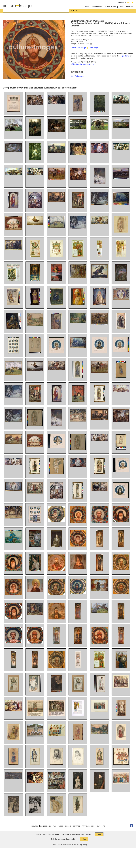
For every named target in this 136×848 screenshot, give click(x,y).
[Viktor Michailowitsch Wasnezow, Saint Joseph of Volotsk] (121, 643)
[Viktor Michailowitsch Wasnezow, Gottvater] (99, 152)
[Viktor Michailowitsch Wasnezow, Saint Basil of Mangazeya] (13, 595)
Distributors (97, 7)
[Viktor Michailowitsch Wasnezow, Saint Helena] (121, 715)
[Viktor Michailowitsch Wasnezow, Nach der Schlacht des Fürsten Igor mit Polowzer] (121, 127)
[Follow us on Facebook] (131, 826)
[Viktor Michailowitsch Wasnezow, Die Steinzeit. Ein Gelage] (78, 179)
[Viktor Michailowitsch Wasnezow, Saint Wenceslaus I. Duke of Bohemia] (56, 595)
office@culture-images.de (82, 64)
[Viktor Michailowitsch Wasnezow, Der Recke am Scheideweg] (56, 152)
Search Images (110, 7)
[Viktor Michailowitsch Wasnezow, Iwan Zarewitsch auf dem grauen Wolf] (35, 159)
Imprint (68, 826)
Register (129, 7)
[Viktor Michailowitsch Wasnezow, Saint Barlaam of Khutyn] (121, 619)
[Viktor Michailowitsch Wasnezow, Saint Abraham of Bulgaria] (13, 642)
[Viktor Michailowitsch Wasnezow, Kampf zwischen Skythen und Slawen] (56, 179)
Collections (45, 826)
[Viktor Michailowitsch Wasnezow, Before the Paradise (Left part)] (99, 440)
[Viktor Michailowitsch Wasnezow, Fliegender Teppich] (35, 224)
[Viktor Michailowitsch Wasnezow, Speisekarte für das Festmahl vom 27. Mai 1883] (121, 256)
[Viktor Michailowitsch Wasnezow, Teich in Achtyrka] (99, 111)
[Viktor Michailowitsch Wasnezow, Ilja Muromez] (99, 277)
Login (121, 7)
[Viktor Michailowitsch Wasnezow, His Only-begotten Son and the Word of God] (13, 491)
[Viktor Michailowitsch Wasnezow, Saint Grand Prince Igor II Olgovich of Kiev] (78, 593)
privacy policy (82, 844)
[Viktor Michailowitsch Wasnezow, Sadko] (13, 542)
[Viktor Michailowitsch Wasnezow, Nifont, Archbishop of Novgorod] (13, 667)
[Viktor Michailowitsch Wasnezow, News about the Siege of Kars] (35, 401)
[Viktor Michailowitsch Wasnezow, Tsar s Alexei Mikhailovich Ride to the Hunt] (99, 711)
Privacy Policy (88, 826)
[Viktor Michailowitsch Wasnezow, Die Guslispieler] (13, 229)
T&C (54, 826)
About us (34, 826)
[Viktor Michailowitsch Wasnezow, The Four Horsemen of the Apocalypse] (56, 370)
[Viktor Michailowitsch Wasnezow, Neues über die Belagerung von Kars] (78, 208)
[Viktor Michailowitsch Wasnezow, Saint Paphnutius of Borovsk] (99, 570)
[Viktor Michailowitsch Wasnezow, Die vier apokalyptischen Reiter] (121, 103)
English (130, 2)
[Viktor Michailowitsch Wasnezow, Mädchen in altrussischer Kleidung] (35, 304)
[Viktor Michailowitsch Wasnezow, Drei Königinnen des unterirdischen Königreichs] (13, 249)
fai (72, 76)
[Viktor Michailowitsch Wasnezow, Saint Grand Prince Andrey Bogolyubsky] (100, 643)
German (121, 2)
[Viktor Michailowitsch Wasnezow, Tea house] (99, 419)
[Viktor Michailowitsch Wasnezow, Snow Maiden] (56, 425)
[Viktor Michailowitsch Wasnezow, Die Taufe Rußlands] (35, 208)
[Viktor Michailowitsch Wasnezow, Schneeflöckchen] (99, 183)
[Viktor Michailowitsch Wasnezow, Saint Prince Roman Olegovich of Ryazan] (121, 594)
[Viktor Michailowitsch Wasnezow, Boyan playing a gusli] (13, 374)
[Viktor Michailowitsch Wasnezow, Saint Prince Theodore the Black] (78, 619)
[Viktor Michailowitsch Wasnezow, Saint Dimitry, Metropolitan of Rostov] (56, 570)
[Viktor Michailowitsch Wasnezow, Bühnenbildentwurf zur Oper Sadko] (121, 204)
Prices (60, 826)
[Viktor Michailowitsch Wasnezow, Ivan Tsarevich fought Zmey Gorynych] (35, 782)
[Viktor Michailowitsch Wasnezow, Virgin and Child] (56, 401)
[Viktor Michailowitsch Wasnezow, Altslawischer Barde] (56, 227)
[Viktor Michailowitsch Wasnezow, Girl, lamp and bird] (78, 401)
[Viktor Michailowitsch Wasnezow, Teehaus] (56, 201)
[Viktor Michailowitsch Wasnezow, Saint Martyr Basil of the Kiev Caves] (13, 618)
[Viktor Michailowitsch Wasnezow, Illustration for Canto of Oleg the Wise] (35, 715)
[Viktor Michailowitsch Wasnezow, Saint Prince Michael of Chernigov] (56, 667)
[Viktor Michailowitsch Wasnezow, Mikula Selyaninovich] (99, 612)
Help (98, 826)
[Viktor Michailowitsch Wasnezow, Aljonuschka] (35, 135)
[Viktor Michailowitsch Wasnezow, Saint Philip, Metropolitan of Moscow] (99, 546)
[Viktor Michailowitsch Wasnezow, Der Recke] (13, 329)
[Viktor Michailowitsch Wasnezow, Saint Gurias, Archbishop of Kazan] (56, 643)
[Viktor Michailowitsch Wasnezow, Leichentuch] (56, 132)
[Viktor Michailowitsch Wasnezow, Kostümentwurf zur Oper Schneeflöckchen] (121, 232)
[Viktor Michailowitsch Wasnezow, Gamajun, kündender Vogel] (78, 111)
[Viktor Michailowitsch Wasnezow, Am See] (78, 128)
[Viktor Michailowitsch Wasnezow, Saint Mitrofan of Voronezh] (35, 667)
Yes (99, 834)
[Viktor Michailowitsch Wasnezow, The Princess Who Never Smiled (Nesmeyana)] (35, 546)
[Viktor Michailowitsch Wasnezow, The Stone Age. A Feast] (121, 421)
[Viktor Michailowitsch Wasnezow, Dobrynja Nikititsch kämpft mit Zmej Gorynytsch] (121, 280)
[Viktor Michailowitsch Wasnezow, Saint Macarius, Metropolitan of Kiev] (56, 521)
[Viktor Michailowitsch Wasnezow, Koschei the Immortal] (35, 614)
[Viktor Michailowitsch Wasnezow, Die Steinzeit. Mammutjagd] (56, 103)
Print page (93, 48)
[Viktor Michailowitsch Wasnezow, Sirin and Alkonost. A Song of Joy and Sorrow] (99, 491)
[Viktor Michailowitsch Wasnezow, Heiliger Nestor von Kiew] (121, 329)
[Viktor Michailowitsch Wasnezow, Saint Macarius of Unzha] (78, 546)
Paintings (79, 76)
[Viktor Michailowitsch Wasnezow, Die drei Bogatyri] (99, 129)
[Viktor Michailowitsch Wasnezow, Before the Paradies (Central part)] (121, 392)
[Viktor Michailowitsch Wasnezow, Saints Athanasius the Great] (13, 570)
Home (87, 7)
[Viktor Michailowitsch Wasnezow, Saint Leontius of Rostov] (121, 569)
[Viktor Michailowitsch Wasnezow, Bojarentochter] (99, 304)
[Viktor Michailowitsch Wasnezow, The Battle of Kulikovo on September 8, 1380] (13, 778)
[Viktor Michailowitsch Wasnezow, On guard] (121, 667)
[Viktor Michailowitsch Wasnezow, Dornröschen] (13, 151)
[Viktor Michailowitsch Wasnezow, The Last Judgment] (56, 788)
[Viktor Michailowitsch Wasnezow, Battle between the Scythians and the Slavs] (99, 373)
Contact (76, 826)
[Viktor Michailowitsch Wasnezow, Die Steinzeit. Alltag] (35, 104)
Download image (78, 48)
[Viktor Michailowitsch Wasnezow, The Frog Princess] (99, 591)
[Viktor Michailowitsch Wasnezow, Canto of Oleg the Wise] (35, 494)
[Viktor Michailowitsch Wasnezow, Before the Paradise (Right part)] (13, 464)
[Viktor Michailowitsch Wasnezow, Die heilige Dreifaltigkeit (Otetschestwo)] (121, 299)
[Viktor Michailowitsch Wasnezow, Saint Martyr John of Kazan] (100, 522)
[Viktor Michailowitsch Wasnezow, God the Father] (78, 466)
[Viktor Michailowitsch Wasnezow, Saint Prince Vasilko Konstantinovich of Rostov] (35, 643)
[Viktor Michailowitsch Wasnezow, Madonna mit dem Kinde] (13, 208)
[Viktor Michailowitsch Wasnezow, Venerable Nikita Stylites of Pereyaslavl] (121, 546)
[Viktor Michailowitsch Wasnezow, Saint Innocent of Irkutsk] (78, 643)
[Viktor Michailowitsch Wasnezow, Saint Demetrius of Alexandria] (56, 619)
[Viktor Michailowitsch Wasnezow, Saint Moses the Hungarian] (78, 522)
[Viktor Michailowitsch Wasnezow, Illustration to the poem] (35, 812)
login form (124, 56)
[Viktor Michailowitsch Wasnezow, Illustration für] (13, 812)
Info (103, 826)
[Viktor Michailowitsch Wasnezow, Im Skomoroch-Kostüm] (78, 304)
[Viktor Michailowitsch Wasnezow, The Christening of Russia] (56, 498)
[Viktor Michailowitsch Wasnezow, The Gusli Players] (35, 447)
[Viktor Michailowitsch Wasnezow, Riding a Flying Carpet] (35, 370)
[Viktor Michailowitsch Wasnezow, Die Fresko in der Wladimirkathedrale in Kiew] (35, 280)
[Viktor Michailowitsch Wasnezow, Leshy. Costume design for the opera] (78, 812)
